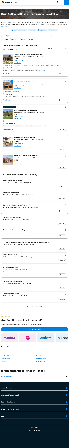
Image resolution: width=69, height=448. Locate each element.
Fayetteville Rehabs (6, 358)
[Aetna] (9, 337)
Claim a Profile (54, 30)
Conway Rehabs (5, 361)
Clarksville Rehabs (41, 361)
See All (43, 70)
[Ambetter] (27, 337)
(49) (19, 59)
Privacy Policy (34, 427)
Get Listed (33, 30)
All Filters (6, 39)
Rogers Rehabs (40, 355)
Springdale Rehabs (41, 358)
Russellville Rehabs (41, 353)
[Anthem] (45, 337)
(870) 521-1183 (18, 144)
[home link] (2, 7)
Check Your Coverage (34, 329)
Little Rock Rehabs (6, 350)
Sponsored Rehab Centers (19, 30)
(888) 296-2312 (19, 61)
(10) (7, 271)
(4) (18, 114)
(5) (18, 142)
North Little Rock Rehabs (7, 353)
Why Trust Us (43, 30)
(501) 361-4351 (18, 162)
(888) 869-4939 (19, 86)
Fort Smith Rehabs (40, 350)
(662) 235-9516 (18, 116)
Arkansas (6, 7)
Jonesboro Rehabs (6, 355)
